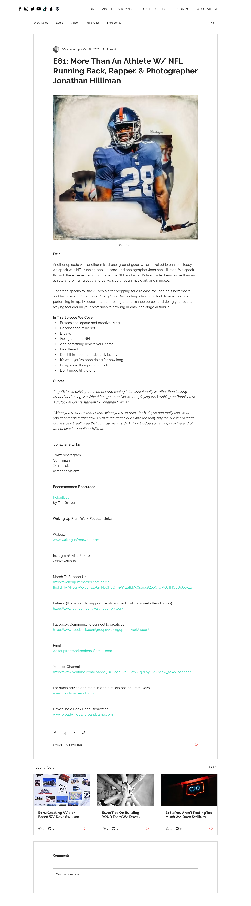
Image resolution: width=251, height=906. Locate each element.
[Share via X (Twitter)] (64, 733)
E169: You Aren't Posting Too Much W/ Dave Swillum (189, 815)
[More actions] (195, 49)
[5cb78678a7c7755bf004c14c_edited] (45, 9)
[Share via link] (83, 733)
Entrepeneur (115, 22)
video (74, 22)
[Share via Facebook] (55, 733)
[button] (213, 22)
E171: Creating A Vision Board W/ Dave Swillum (58, 815)
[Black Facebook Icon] (20, 9)
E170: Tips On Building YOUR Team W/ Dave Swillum (120, 815)
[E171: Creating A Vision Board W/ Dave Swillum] (62, 790)
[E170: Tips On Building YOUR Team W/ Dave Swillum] (125, 790)
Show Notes (40, 22)
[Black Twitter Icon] (32, 9)
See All (213, 766)
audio (59, 22)
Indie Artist (92, 22)
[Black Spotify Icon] (57, 9)
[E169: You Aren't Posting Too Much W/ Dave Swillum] (189, 790)
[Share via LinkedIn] (74, 733)
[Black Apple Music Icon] (51, 9)
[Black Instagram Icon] (26, 9)
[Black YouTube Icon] (38, 9)
